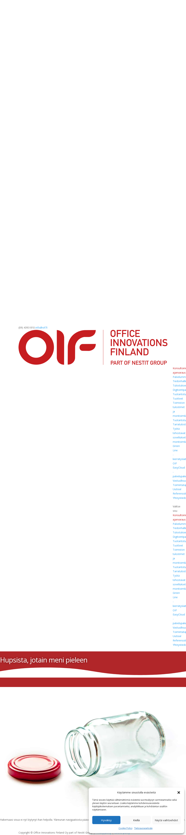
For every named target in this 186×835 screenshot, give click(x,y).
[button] (179, 792)
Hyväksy (106, 820)
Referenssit (179, 493)
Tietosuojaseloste (143, 828)
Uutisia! (177, 489)
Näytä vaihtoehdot (166, 820)
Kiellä (136, 820)
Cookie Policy (125, 828)
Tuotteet (178, 398)
